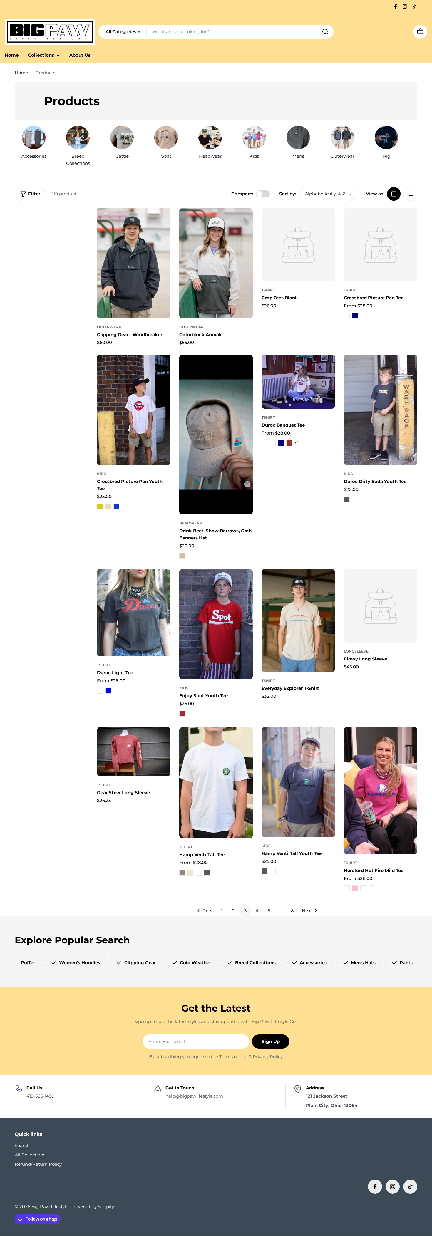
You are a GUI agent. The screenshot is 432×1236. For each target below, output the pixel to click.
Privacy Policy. (268, 1056)
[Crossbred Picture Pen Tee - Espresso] (347, 315)
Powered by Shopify (92, 1206)
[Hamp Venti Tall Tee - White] (199, 873)
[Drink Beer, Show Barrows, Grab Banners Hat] (216, 434)
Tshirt (268, 290)
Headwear (190, 523)
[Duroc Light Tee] (133, 612)
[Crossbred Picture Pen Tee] (380, 244)
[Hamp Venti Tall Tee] (216, 782)
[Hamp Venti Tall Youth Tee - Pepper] (264, 871)
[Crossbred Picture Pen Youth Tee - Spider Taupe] (108, 506)
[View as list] (410, 194)
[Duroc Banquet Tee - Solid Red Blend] (264, 443)
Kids (101, 474)
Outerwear (109, 327)
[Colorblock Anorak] (216, 263)
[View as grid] (394, 194)
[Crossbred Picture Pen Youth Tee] (133, 410)
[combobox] (216, 32)
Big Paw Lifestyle (49, 1206)
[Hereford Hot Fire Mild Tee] (380, 790)
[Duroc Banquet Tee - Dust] (273, 443)
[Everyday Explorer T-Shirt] (298, 620)
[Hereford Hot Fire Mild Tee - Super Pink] (355, 888)
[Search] (325, 31)
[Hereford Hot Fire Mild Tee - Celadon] (363, 888)
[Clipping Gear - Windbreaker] (133, 263)
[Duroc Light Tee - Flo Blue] (108, 691)
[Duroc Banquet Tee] (298, 381)
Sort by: (287, 194)
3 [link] (245, 910)
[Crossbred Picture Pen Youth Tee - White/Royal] (116, 506)
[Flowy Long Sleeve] (380, 606)
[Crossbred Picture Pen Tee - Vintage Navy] (355, 315)
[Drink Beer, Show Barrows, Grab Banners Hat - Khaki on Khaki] (182, 556)
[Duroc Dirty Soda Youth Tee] (380, 410)
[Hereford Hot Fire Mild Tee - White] (347, 888)
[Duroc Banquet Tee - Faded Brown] (289, 443)
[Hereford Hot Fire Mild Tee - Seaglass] (371, 888)
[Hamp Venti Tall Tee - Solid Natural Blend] (190, 873)
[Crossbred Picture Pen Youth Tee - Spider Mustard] (100, 506)
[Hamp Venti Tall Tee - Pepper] (207, 873)
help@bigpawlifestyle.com (194, 1096)
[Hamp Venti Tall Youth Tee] (298, 782)
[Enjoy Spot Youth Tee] (216, 624)
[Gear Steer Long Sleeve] (133, 751)
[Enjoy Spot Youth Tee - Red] (182, 714)
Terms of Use (233, 1056)
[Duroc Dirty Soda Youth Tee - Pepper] (347, 499)
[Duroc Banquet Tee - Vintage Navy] (281, 443)
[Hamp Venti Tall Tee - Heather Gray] (182, 873)
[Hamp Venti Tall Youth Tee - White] (273, 871)
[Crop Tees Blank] (298, 244)
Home (21, 73)
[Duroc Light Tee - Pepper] (100, 691)
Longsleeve (356, 651)
